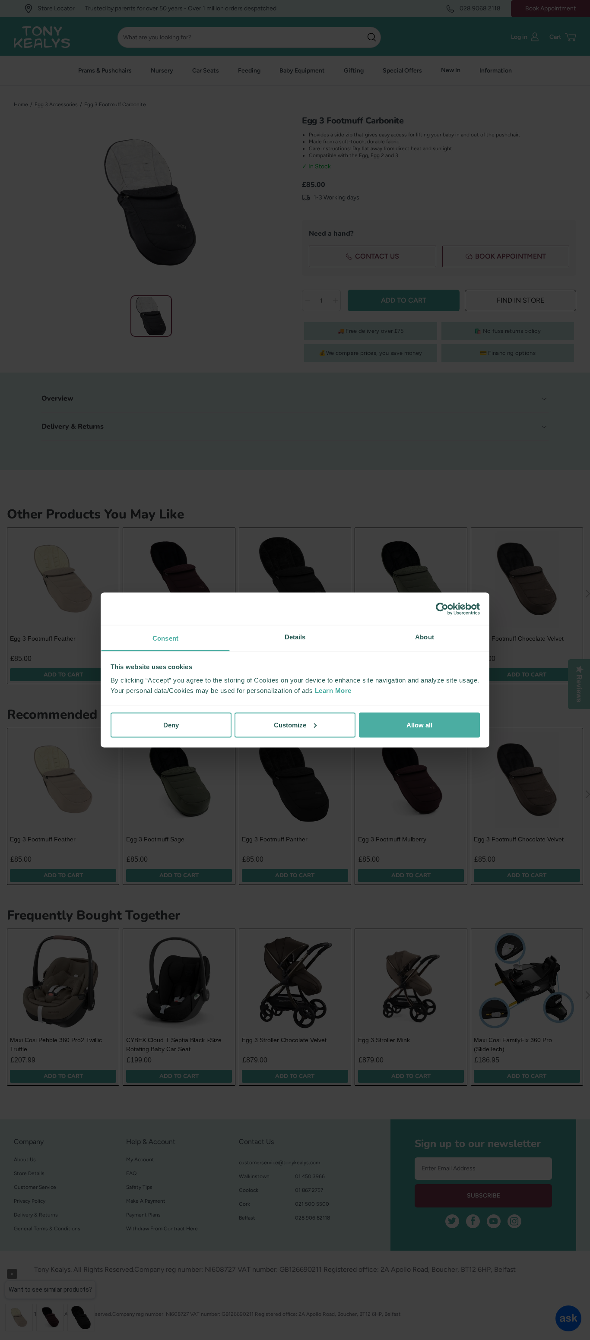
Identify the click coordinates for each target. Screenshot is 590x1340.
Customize (290, 724)
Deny (171, 724)
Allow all (419, 724)
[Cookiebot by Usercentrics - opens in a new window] (442, 608)
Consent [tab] (165, 638)
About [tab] (424, 637)
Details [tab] (295, 637)
